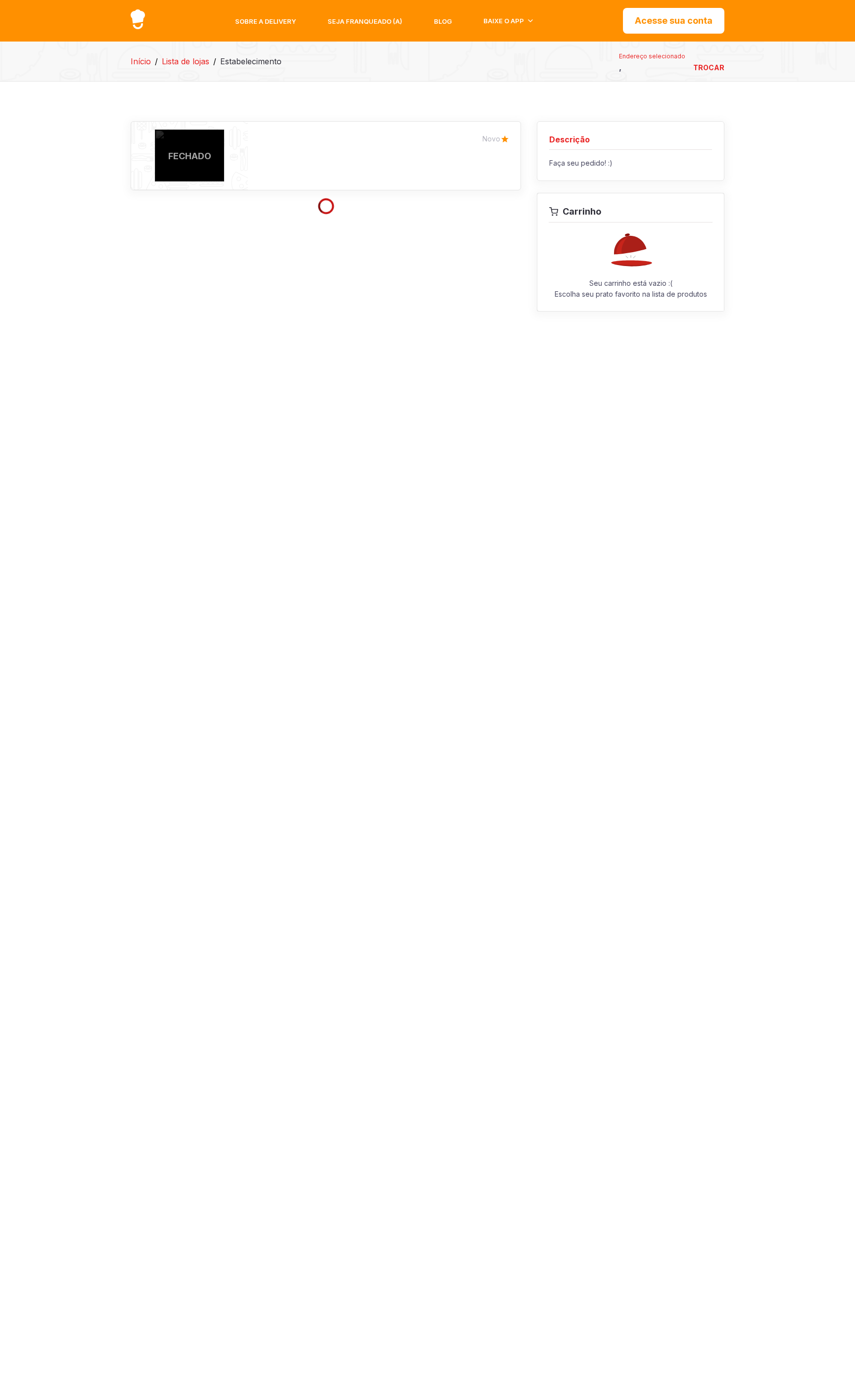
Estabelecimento (251, 61)
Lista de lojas (185, 61)
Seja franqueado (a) (365, 21)
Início (141, 61)
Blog (443, 21)
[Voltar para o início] (138, 19)
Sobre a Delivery (265, 21)
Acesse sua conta (673, 20)
